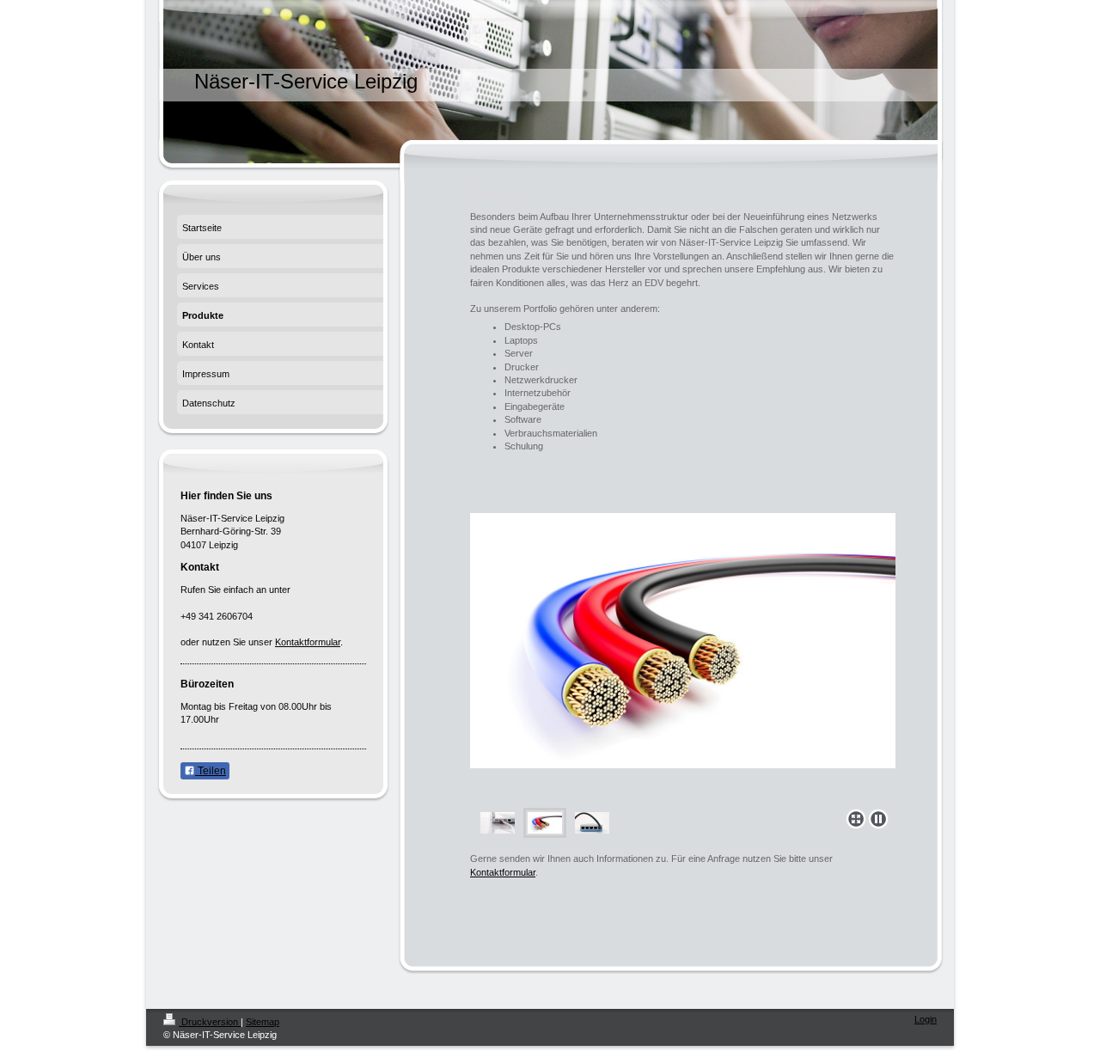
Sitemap (262, 1022)
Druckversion (210, 1022)
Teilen (210, 771)
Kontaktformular (502, 872)
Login (925, 1019)
